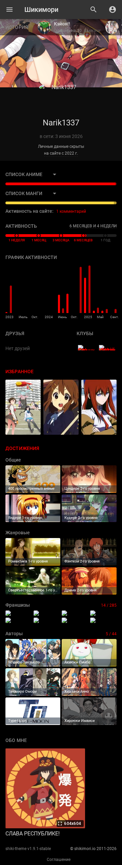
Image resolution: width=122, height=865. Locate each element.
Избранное (19, 371)
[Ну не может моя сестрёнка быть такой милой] (103, 620)
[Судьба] (75, 613)
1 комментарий (71, 211)
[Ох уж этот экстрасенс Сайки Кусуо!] (75, 620)
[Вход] (112, 9)
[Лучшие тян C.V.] (86, 347)
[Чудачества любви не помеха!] (18, 620)
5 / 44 (111, 634)
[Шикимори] (41, 9)
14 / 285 (109, 605)
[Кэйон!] (47, 620)
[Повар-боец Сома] (103, 613)
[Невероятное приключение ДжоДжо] (47, 613)
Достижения (22, 448)
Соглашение (58, 859)
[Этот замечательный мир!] (18, 613)
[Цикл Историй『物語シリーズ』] (107, 347)
